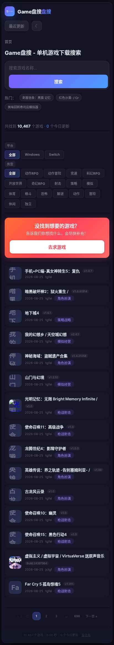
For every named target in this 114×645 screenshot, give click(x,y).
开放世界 (15, 184)
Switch (54, 154)
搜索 (58, 81)
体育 (12, 194)
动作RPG (31, 173)
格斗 (28, 194)
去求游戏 (57, 247)
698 (77, 616)
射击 (58, 184)
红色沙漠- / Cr (69, 98)
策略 (74, 184)
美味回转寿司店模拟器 (23, 107)
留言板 (86, 635)
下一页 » (91, 616)
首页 (8, 41)
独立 (28, 204)
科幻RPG (93, 173)
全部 (12, 155)
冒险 (92, 194)
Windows (32, 154)
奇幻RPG (38, 184)
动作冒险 (54, 173)
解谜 (60, 194)
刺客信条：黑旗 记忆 (36, 98)
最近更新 (16, 26)
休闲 (12, 204)
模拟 (90, 184)
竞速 (74, 173)
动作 (76, 194)
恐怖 (44, 194)
